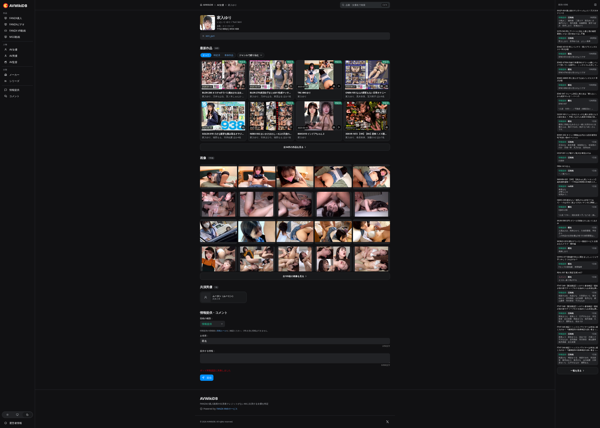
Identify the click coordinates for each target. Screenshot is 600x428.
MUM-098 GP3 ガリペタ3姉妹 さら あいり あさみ (577, 221)
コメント (14, 96)
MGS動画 (14, 37)
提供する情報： (207, 351)
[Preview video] (243, 86)
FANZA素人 (15, 18)
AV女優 (13, 49)
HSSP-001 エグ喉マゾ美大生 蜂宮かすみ (574, 153)
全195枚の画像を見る (293, 276)
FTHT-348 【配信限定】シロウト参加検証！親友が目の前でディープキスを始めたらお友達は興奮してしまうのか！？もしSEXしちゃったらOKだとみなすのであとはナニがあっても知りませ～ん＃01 (577, 307)
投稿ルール (221, 330)
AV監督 (13, 62)
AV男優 (13, 56)
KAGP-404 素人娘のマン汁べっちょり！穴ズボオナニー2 (577, 11)
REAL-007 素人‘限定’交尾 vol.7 (569, 272)
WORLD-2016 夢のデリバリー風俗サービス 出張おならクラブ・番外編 (577, 242)
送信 (209, 377)
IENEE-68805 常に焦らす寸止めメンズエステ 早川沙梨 (577, 79)
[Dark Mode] (27, 414)
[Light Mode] (7, 414)
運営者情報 (15, 423)
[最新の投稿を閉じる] (595, 5)
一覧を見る (576, 370)
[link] (232, 5)
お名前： (204, 336)
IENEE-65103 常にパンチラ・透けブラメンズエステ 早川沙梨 (577, 48)
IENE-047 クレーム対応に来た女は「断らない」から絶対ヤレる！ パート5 (577, 95)
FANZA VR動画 (17, 30)
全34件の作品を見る (293, 147)
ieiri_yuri (210, 35)
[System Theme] (17, 414)
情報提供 (14, 90)
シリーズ (14, 81)
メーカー (14, 74)
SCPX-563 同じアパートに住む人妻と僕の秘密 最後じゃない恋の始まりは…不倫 (576, 32)
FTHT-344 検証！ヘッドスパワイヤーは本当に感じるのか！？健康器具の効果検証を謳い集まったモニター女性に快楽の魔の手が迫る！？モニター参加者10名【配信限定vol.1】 (577, 348)
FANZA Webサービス (227, 408)
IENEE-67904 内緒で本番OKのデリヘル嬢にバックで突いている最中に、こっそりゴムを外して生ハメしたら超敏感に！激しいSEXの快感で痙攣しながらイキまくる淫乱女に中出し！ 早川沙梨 (577, 63)
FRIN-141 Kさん (563, 166)
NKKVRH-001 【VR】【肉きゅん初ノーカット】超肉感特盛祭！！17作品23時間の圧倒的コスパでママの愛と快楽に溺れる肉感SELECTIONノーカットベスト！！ (577, 180)
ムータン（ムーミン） (223, 296)
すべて (206, 55)
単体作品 (229, 55)
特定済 (217, 55)
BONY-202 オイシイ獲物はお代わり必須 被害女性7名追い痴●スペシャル (577, 136)
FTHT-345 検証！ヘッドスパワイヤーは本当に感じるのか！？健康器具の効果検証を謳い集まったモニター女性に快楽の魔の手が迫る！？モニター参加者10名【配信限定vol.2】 (577, 328)
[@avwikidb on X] (387, 421)
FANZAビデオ (17, 24)
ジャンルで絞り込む (249, 55)
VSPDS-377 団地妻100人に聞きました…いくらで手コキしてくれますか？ (577, 258)
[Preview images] (238, 86)
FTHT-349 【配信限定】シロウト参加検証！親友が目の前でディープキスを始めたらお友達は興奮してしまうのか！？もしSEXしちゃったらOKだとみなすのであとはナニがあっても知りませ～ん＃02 (577, 287)
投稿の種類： (206, 318)
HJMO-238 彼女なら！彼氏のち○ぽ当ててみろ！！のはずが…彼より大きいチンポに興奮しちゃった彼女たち (577, 201)
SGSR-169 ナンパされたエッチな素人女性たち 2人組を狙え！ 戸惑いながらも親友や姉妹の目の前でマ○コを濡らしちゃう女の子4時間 (577, 115)
